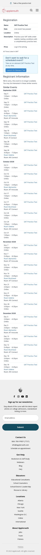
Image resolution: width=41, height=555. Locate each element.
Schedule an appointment (20, 448)
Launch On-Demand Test (16, 70)
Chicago (21, 504)
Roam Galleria (9, 155)
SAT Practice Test (30, 94)
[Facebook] (14, 396)
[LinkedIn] (26, 396)
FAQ (20, 469)
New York (20, 507)
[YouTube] (22, 396)
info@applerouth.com (20, 445)
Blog (20, 466)
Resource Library (20, 490)
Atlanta (20, 500)
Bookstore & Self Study (20, 459)
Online (20, 518)
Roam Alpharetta (10, 116)
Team (20, 535)
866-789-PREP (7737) (20, 441)
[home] (10, 10)
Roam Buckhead (10, 135)
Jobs (20, 532)
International (21, 522)
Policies (20, 539)
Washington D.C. (20, 514)
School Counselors (20, 483)
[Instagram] (18, 396)
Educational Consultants (20, 479)
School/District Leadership (20, 486)
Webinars (20, 462)
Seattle (20, 511)
